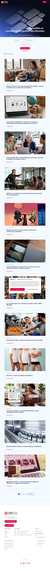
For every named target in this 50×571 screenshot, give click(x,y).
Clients (37, 528)
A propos (6, 548)
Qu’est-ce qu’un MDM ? (9, 545)
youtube (24, 563)
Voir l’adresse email (9, 525)
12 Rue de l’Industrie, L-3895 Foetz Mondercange (12, 517)
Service (6, 536)
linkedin (21, 563)
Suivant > (31, 494)
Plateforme (17, 528)
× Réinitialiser (25, 50)
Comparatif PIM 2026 (8, 543)
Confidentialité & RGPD (41, 540)
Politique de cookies (25, 291)
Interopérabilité (39, 533)
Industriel (6, 531)
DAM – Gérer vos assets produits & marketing (23, 534)
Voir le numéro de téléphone (11, 521)
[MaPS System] (5, 2)
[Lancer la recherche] (29, 44)
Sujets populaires (9, 540)
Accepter (17, 289)
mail (29, 563)
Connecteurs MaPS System (40, 537)
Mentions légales (40, 543)
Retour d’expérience (39, 531)
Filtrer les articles (25, 48)
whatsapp (26, 563)
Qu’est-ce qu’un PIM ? (9, 546)
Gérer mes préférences (32, 289)
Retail (6, 534)
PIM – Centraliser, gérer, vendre (20, 533)
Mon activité (7, 528)
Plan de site (39, 545)
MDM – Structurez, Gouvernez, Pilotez (21, 531)
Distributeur (7, 533)
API (35, 535)
